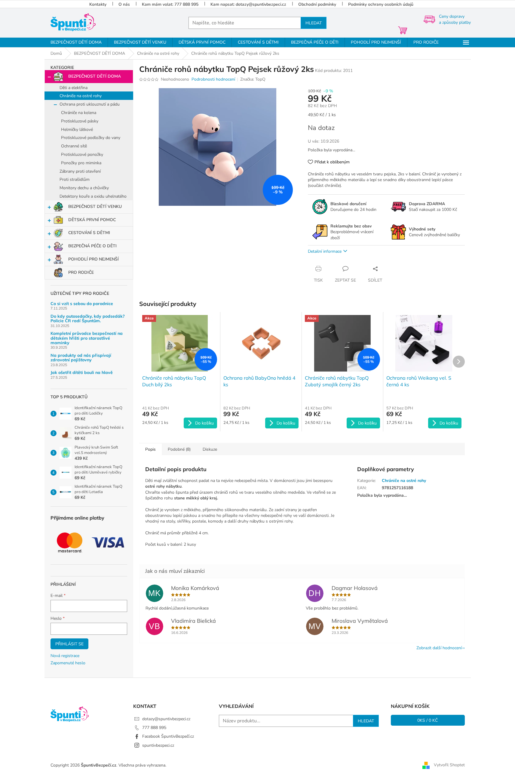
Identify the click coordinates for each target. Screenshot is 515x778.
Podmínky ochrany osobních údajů (380, 4)
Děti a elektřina (73, 88)
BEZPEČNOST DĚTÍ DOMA (94, 76)
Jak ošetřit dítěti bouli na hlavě (82, 372)
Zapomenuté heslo (68, 663)
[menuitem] (76, 42)
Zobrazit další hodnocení (439, 648)
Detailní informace (325, 251)
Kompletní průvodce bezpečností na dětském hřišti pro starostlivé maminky (87, 338)
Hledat (313, 23)
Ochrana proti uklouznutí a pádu (90, 104)
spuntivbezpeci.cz (158, 745)
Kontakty (97, 4)
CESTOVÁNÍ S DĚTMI (89, 233)
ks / (427, 720)
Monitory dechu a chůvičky (84, 188)
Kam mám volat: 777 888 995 (170, 4)
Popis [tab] (150, 449)
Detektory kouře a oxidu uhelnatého (93, 196)
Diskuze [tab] (210, 449)
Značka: (252, 79)
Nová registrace (65, 656)
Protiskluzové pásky (79, 121)
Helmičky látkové (77, 129)
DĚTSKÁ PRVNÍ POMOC (92, 220)
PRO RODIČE (81, 272)
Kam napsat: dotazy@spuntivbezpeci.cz (248, 4)
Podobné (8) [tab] (179, 449)
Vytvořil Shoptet (449, 765)
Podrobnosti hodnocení (213, 79)
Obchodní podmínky (317, 4)
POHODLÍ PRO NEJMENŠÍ (93, 259)
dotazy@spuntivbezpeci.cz (166, 719)
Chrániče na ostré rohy (81, 96)
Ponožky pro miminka (81, 163)
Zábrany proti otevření (80, 171)
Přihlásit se (69, 644)
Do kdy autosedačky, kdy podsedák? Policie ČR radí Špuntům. (88, 318)
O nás (124, 4)
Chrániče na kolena (78, 113)
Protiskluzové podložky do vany (90, 137)
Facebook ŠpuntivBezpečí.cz (168, 736)
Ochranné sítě (74, 146)
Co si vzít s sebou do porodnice (82, 303)
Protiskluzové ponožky (82, 154)
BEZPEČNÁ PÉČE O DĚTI (92, 246)
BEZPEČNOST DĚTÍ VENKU (95, 206)
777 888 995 (154, 727)
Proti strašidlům (75, 179)
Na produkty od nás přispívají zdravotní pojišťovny (81, 358)
